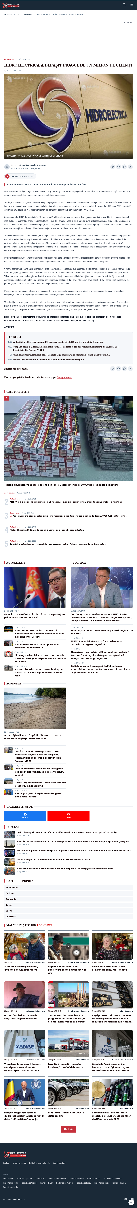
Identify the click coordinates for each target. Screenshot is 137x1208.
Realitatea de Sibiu (119, 1183)
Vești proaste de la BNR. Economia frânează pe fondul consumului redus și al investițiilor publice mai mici (111, 1020)
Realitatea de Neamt (76, 1179)
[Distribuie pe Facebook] (118, 166)
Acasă (9, 14)
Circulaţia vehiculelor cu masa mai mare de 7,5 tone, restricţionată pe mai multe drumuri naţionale (40, 658)
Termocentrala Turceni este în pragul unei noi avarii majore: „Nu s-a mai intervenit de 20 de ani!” (67, 1018)
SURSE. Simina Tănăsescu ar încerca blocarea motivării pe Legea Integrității (97, 643)
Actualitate (9, 493)
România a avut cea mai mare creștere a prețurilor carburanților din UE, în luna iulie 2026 (111, 1116)
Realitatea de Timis (101, 1183)
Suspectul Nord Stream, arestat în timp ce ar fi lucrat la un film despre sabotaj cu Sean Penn (39, 672)
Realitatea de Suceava (33, 165)
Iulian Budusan (126, 1011)
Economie (28, 14)
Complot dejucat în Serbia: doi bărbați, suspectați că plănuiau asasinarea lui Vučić (34, 616)
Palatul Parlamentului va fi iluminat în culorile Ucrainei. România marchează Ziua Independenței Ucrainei (39, 633)
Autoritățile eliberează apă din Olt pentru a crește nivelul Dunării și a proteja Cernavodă (58, 341)
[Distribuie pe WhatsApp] (124, 166)
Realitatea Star (40, 1179)
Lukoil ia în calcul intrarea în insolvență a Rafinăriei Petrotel (65, 1066)
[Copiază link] (112, 166)
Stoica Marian (82, 1060)
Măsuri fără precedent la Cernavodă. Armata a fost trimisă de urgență (48, 359)
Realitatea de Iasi (93, 1179)
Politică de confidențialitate (39, 1163)
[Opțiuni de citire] (131, 1202)
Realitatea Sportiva (24, 1179)
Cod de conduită (59, 1163)
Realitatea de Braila (10, 1187)
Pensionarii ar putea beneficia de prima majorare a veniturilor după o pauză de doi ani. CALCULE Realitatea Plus (70, 516)
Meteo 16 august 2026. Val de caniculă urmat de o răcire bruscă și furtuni (47, 530)
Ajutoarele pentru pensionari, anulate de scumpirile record (21, 968)
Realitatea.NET (8, 1179)
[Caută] (124, 5)
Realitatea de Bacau (83, 1183)
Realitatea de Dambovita (113, 1179)
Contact (6, 1163)
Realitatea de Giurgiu (29, 1183)
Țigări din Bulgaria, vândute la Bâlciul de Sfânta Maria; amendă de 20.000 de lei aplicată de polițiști (61, 484)
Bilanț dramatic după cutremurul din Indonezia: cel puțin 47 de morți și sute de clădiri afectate (58, 544)
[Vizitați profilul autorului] (7, 166)
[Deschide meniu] (132, 5)
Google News (64, 377)
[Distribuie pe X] (130, 166)
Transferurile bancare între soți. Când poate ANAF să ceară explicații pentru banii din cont (22, 1067)
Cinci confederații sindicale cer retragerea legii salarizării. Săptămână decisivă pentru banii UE (61, 354)
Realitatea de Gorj (46, 1183)
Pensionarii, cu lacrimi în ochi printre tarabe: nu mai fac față (109, 968)
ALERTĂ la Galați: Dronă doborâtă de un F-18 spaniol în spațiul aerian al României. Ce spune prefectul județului (66, 502)
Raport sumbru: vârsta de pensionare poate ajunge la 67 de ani (67, 970)
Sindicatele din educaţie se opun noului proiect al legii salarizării (36, 646)
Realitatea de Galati (10, 1183)
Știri (18, 14)
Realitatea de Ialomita (57, 1179)
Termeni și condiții (19, 1163)
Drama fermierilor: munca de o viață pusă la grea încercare (21, 1017)
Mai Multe (68, 1129)
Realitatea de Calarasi (64, 1183)
